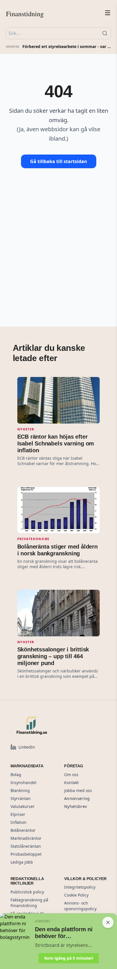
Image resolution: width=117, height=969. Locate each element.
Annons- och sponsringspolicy (80, 905)
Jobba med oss (78, 790)
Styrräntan (21, 798)
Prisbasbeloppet (26, 854)
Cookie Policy (76, 895)
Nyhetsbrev (75, 806)
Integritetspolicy (79, 887)
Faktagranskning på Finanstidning (29, 902)
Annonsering (77, 798)
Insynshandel (23, 782)
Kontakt (71, 782)
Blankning (20, 790)
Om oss (71, 774)
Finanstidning (25, 13)
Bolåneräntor (23, 830)
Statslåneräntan (26, 846)
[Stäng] (108, 922)
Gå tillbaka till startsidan (58, 161)
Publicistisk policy (27, 892)
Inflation (18, 822)
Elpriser (18, 814)
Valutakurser (23, 806)
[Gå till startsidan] (45, 725)
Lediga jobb (22, 862)
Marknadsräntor (26, 838)
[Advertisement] (58, 238)
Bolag (16, 774)
